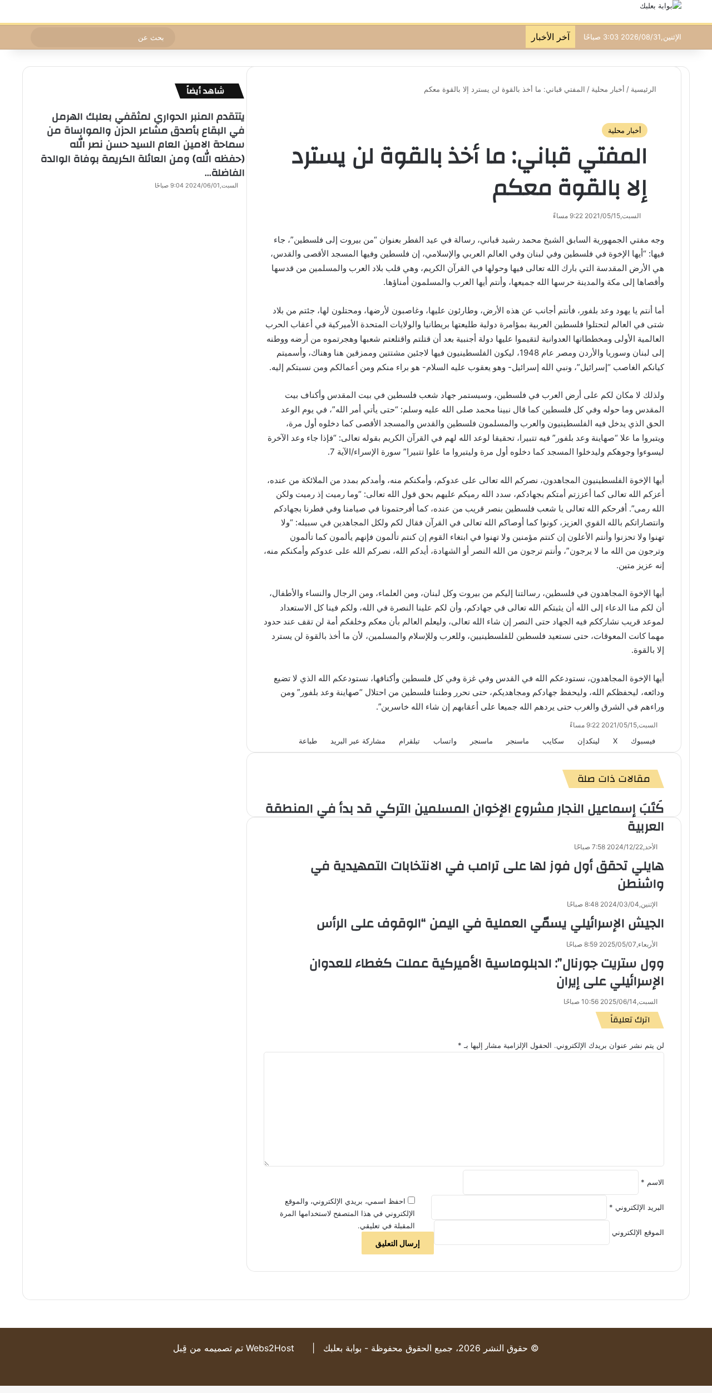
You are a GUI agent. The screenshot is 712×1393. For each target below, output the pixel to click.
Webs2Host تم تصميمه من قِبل (233, 1347)
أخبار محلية (608, 89)
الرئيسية (645, 89)
